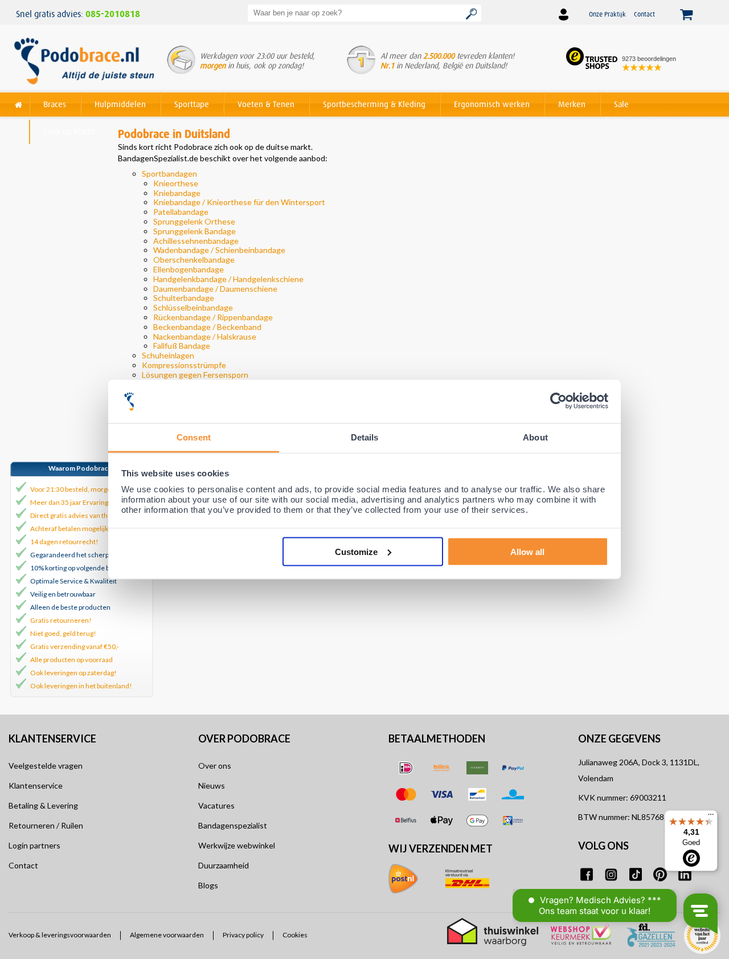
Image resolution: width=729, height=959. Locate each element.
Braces (54, 104)
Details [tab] (365, 437)
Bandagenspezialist (232, 825)
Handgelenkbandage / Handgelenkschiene (228, 279)
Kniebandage (176, 193)
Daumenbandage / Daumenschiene (215, 288)
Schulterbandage (183, 298)
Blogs (208, 885)
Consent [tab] (194, 437)
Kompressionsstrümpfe (184, 365)
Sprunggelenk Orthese (194, 221)
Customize (356, 551)
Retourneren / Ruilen (46, 825)
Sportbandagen (169, 173)
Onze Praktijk (607, 14)
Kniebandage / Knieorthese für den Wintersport (239, 202)
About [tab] (535, 437)
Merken (571, 104)
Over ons (214, 765)
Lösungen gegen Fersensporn (195, 374)
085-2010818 (112, 14)
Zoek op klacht (69, 131)
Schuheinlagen (168, 355)
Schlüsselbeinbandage (193, 307)
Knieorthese (175, 183)
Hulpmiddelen (120, 104)
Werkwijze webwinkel (236, 845)
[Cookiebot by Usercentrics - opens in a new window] (558, 401)
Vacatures (216, 805)
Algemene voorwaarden (167, 935)
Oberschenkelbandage (194, 259)
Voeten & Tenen (265, 104)
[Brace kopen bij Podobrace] (84, 62)
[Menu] (711, 817)
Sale (621, 104)
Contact (644, 14)
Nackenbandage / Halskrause (204, 336)
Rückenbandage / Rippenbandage (213, 317)
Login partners (34, 845)
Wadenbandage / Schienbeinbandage (219, 250)
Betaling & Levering (43, 805)
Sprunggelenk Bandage (194, 231)
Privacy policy (243, 935)
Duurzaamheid (223, 865)
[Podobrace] (19, 102)
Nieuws (211, 785)
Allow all (527, 551)
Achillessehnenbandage (196, 241)
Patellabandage (180, 212)
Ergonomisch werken (492, 104)
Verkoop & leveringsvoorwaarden (60, 935)
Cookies (295, 935)
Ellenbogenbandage (188, 269)
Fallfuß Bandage (181, 345)
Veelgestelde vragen (46, 765)
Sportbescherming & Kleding (374, 104)
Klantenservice (36, 785)
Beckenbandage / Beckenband (207, 327)
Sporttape (191, 104)
